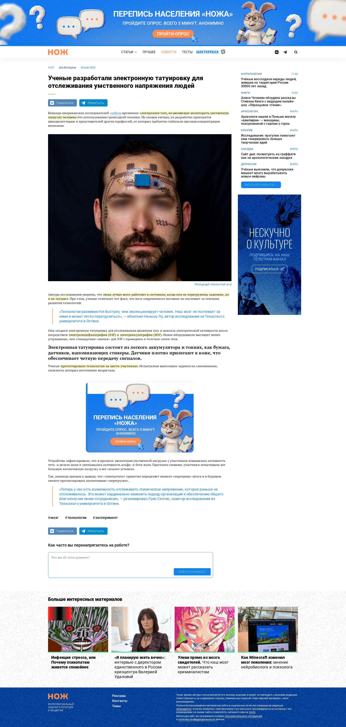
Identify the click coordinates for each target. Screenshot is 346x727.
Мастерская (207, 51)
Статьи (127, 52)
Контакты (119, 701)
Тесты (187, 52)
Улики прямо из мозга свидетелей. (203, 664)
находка (247, 149)
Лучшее (149, 52)
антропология (251, 74)
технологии (76, 517)
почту (252, 712)
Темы (116, 706)
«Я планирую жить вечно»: (140, 667)
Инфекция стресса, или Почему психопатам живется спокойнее (73, 662)
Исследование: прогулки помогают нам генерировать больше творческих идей (268, 139)
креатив (246, 130)
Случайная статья (223, 52)
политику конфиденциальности (196, 719)
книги (245, 92)
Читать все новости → (261, 184)
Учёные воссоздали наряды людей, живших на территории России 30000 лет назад (269, 82)
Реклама (119, 696)
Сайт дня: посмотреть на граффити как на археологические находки (268, 155)
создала (115, 113)
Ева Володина (67, 67)
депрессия (249, 164)
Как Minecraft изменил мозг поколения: (267, 662)
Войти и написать (192, 571)
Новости (168, 52)
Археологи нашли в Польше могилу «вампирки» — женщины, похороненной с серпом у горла (268, 120)
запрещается (183, 709)
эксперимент (106, 517)
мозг (51, 67)
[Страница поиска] (296, 52)
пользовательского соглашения (243, 716)
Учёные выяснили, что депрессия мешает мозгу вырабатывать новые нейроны (267, 173)
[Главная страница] (58, 52)
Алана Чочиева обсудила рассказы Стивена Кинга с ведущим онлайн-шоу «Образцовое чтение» (268, 101)
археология (249, 111)
